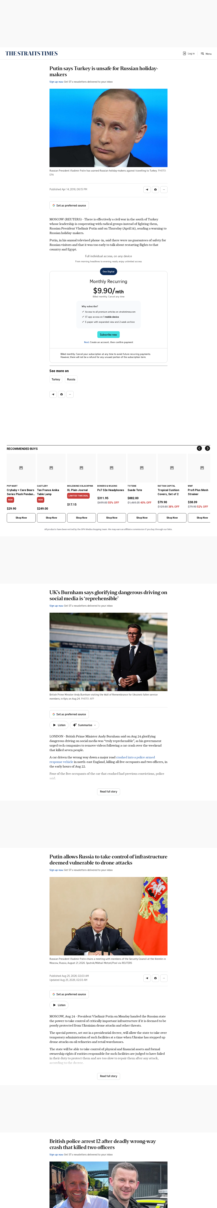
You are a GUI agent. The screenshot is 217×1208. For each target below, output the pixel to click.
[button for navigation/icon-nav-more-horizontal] (163, 189)
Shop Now (21, 517)
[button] (188, 53)
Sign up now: (56, 81)
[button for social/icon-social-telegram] (147, 189)
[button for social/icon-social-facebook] (155, 189)
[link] (31, 53)
